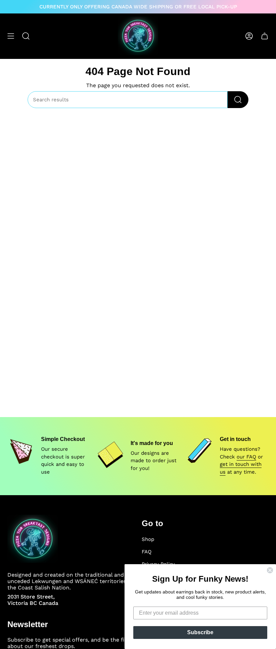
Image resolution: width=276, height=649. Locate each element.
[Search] (238, 99)
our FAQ (246, 457)
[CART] (264, 35)
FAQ (146, 552)
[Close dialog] (270, 570)
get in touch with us (241, 468)
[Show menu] (11, 35)
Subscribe (200, 632)
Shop (148, 539)
